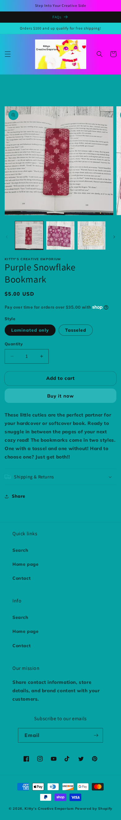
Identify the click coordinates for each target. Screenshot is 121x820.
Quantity (14, 343)
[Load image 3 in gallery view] (91, 235)
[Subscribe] (96, 735)
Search (20, 550)
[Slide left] (7, 237)
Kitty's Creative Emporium (50, 808)
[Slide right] (114, 237)
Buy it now (60, 396)
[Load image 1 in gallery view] (29, 235)
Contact (21, 578)
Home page (25, 564)
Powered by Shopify (94, 808)
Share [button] (18, 496)
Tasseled (75, 330)
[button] (8, 54)
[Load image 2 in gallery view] (60, 235)
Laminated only (30, 330)
